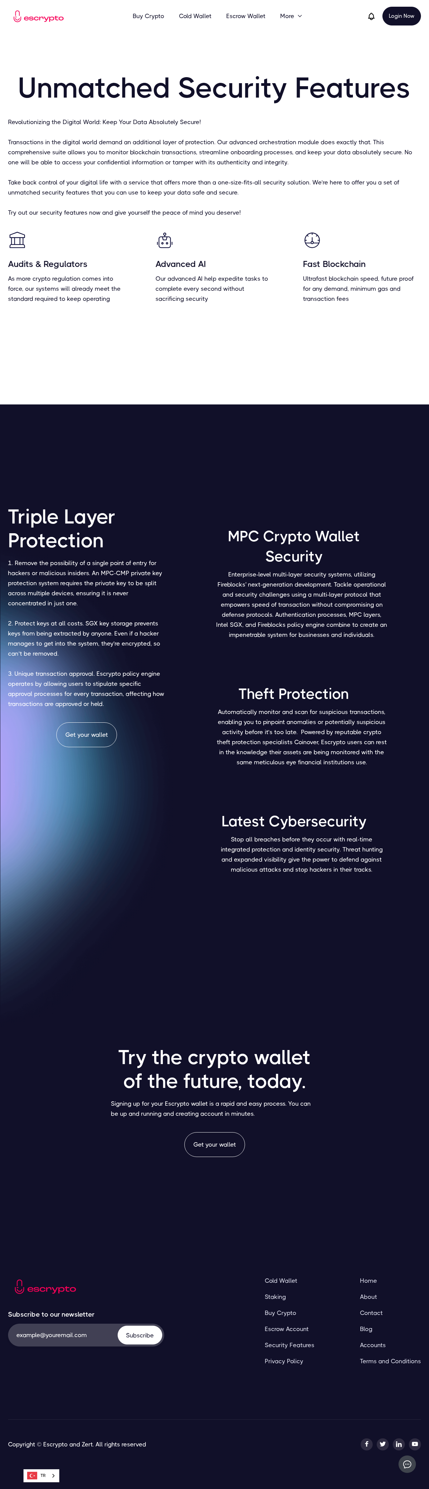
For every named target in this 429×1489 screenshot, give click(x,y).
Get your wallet (86, 734)
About (368, 1296)
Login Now (402, 16)
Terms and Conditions (390, 1361)
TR (43, 1475)
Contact (371, 1313)
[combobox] (41, 1475)
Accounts (373, 1345)
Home (368, 1280)
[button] (291, 16)
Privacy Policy (284, 1361)
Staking (275, 1296)
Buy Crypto (148, 16)
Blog (366, 1329)
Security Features (289, 1345)
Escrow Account (287, 1329)
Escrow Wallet (245, 16)
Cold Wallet (195, 16)
